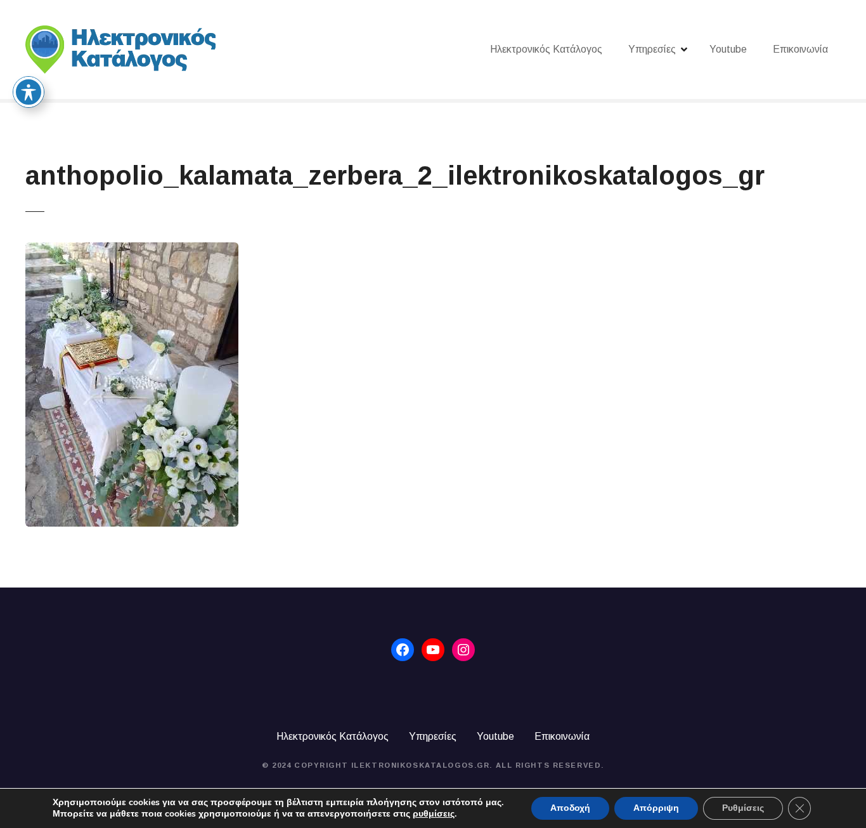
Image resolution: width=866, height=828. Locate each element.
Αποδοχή (570, 808)
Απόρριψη (656, 808)
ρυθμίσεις (434, 814)
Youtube (728, 49)
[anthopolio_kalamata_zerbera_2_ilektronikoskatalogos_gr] (131, 249)
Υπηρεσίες (652, 49)
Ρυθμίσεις (743, 808)
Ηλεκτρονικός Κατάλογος (546, 49)
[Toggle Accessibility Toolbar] (28, 92)
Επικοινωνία (800, 49)
